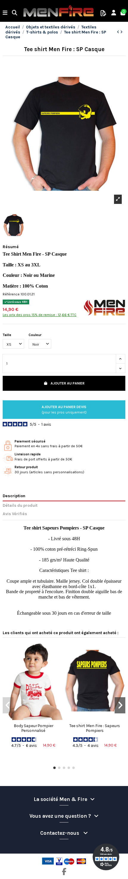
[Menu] (5, 13)
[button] (54, 768)
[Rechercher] (15, 13)
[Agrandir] (118, 199)
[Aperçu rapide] (33, 718)
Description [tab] (14, 495)
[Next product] (121, 32)
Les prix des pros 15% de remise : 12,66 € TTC (40, 315)
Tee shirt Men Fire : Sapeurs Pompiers (94, 728)
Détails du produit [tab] (20, 505)
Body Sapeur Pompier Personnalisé (33, 728)
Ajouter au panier (68, 383)
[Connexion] (113, 13)
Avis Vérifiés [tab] (15, 513)
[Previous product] (118, 32)
